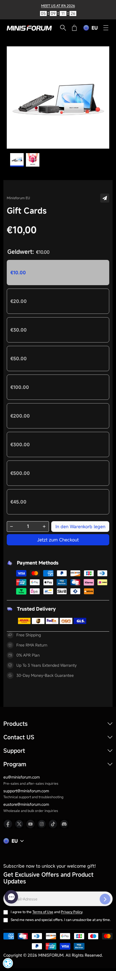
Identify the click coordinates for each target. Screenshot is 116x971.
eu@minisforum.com (21, 777)
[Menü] (105, 27)
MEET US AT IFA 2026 (58, 5)
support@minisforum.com (26, 790)
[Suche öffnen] (63, 27)
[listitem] (7, 824)
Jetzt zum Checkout (58, 540)
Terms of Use (42, 911)
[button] (104, 198)
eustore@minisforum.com (26, 804)
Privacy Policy (71, 911)
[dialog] (8, 963)
